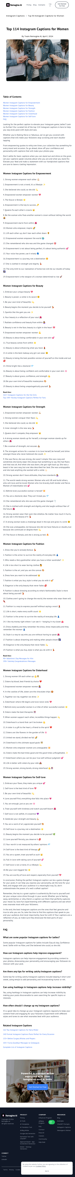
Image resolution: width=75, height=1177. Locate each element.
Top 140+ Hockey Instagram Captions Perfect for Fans (24, 398)
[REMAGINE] (10, 1115)
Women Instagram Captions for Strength (19, 108)
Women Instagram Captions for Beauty (18, 105)
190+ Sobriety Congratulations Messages (19, 661)
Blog (34, 5)
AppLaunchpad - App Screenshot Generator (27, 1143)
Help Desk (42, 1142)
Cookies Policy (41, 1166)
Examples (41, 5)
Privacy (11, 1170)
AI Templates (24, 1124)
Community (43, 1139)
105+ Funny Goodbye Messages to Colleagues (21, 1043)
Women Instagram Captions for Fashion (19, 111)
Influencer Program (45, 1118)
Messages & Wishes (64, 1130)
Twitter (4, 1156)
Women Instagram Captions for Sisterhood (20, 114)
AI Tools (22, 1121)
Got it (47, 1171)
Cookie (18, 1170)
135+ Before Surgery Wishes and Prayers (19, 1038)
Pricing (29, 5)
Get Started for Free (62, 5)
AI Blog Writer (24, 1130)
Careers (41, 1136)
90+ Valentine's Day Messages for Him (18, 658)
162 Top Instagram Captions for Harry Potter (20, 1030)
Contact (41, 1130)
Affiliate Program (42, 1122)
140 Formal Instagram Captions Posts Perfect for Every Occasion (28, 1034)
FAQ (4, 119)
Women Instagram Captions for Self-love (19, 116)
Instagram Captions (15, 16)
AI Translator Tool (26, 1127)
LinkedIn (4, 1159)
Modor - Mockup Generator (25, 1148)
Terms (5, 1170)
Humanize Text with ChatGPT (27, 1138)
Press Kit (41, 1133)
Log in (50, 5)
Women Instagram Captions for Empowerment (21, 103)
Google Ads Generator (27, 1134)
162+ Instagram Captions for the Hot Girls (20, 395)
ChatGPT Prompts (63, 1124)
